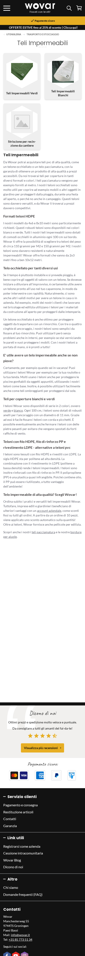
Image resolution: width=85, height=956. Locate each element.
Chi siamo (10, 887)
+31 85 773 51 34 (20, 939)
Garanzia (10, 826)
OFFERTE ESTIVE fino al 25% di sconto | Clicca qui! (43, 27)
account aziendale (49, 510)
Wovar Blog (12, 860)
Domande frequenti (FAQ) (22, 894)
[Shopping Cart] (79, 8)
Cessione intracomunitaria (23, 853)
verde (7, 410)
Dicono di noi (13, 867)
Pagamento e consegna (20, 805)
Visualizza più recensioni (41, 748)
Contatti (9, 819)
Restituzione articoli (18, 812)
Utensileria (13, 34)
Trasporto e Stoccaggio (43, 34)
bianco (18, 410)
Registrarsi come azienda (21, 846)
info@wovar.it (20, 935)
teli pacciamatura (43, 532)
